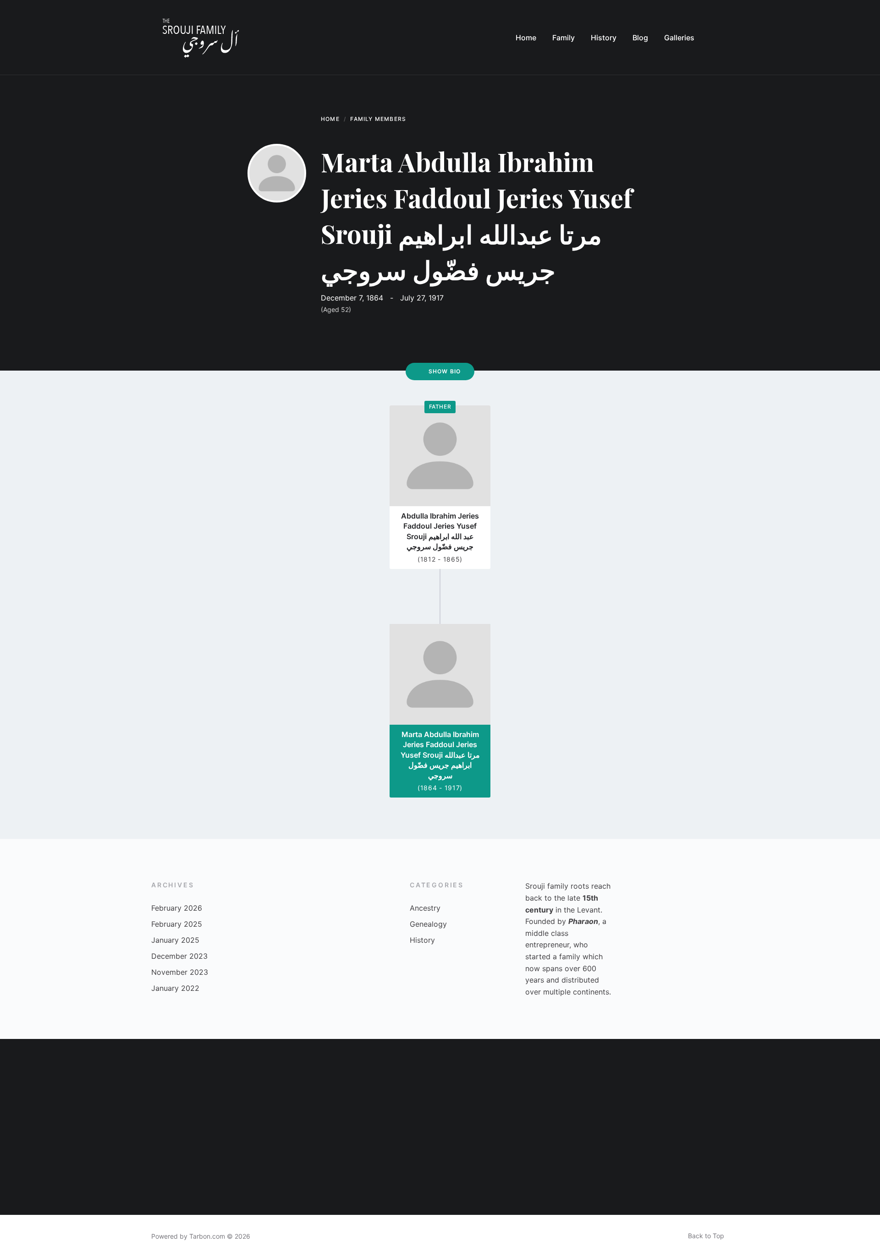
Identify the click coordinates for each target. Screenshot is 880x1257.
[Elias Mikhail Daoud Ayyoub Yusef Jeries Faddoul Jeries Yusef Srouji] (44, 1083)
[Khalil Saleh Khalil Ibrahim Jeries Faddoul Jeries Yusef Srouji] (308, 1171)
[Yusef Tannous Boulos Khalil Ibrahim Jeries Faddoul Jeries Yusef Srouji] (220, 1171)
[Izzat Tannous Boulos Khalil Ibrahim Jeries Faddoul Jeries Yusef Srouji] (484, 1171)
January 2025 (175, 940)
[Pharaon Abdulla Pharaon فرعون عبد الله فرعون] (660, 1171)
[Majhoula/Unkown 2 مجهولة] (220, 1083)
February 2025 (176, 924)
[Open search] (719, 37)
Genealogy (428, 924)
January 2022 (175, 988)
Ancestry (425, 908)
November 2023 (179, 972)
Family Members (378, 118)
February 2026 (176, 908)
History (422, 940)
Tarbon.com (207, 1236)
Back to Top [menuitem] (706, 1236)
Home (330, 118)
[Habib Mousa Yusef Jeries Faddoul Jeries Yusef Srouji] (572, 1171)
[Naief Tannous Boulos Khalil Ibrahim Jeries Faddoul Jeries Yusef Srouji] (396, 1171)
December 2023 (179, 956)
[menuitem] (526, 37)
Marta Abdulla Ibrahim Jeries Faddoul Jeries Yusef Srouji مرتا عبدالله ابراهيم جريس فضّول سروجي (440, 755)
